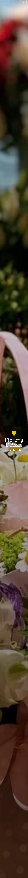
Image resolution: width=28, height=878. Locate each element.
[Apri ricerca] (4, 2)
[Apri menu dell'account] (23, 2)
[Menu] (1, 2)
